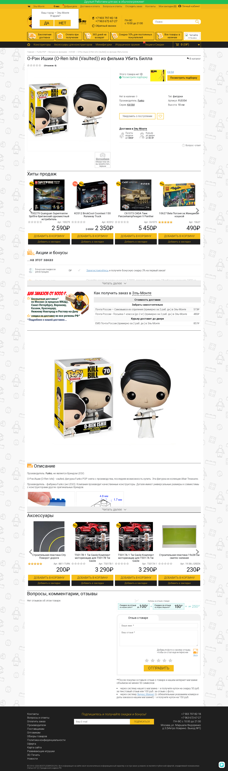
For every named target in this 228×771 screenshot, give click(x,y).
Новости (32, 758)
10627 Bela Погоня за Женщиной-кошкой (179, 215)
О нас (56, 6)
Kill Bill (72, 52)
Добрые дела (70, 6)
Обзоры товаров (37, 736)
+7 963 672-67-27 (106, 21)
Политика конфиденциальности (46, 740)
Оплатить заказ (36, 721)
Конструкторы (42, 44)
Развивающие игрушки (41, 751)
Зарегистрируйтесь (97, 270)
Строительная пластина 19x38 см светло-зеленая (147, 556)
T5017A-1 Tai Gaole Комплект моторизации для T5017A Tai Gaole (104, 557)
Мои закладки (167, 6)
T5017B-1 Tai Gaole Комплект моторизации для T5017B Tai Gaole (60, 557)
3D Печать (33, 754)
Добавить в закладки (49, 241)
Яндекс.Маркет (145, 694)
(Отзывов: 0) (50, 66)
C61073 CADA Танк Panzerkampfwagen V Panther (136, 215)
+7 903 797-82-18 (106, 18)
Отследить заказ (133, 6)
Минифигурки (104, 44)
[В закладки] (160, 116)
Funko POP (41, 52)
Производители (36, 725)
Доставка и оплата (90, 6)
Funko (141, 100)
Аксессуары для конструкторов (73, 44)
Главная (30, 52)
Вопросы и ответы (112, 6)
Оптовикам (33, 732)
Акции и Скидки (154, 44)
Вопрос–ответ (193, 145)
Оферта (31, 743)
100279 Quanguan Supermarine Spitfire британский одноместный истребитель (49, 216)
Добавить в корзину (49, 236)
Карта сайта (34, 747)
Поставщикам (35, 728)
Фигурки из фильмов (57, 52)
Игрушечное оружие (127, 44)
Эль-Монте (140, 128)
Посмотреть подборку (183, 77)
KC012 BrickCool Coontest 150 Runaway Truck (92, 215)
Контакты (150, 6)
